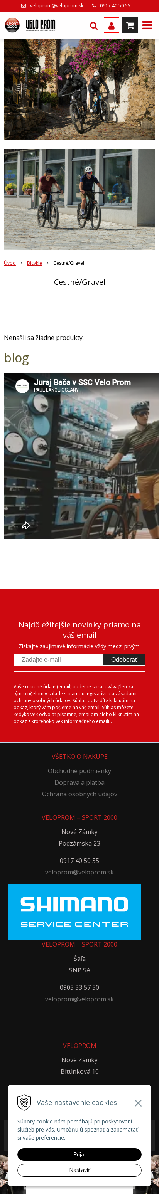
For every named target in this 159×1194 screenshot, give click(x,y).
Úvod (10, 263)
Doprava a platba (79, 782)
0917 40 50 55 (115, 5)
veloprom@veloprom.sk (56, 5)
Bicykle (34, 263)
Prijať (79, 1154)
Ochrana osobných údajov (79, 794)
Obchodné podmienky (79, 771)
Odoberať (124, 659)
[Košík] (130, 25)
